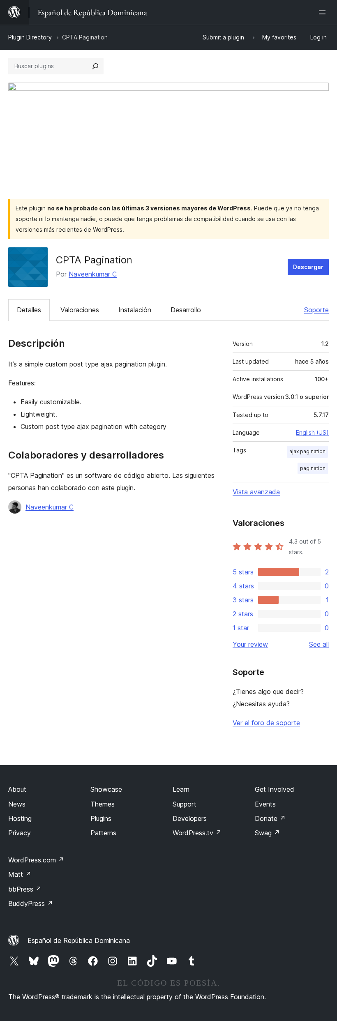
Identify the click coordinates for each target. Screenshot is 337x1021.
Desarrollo (186, 310)
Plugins (100, 818)
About (17, 789)
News (16, 804)
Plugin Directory (30, 37)
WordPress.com (36, 860)
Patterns (103, 833)
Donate (270, 818)
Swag (267, 833)
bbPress (25, 889)
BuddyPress (30, 903)
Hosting (20, 818)
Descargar (308, 266)
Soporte (316, 310)
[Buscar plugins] (95, 66)
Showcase (106, 789)
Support (184, 804)
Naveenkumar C (93, 274)
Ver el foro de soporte (266, 723)
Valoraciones (79, 310)
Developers (190, 818)
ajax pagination (307, 451)
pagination (312, 468)
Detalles (29, 310)
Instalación (134, 310)
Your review (250, 644)
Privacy (19, 833)
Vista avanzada (256, 492)
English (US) (312, 432)
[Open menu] (324, 12)
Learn (181, 789)
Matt (19, 874)
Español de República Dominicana (79, 940)
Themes (102, 804)
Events (265, 804)
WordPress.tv (197, 833)
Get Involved (274, 789)
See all (319, 644)
